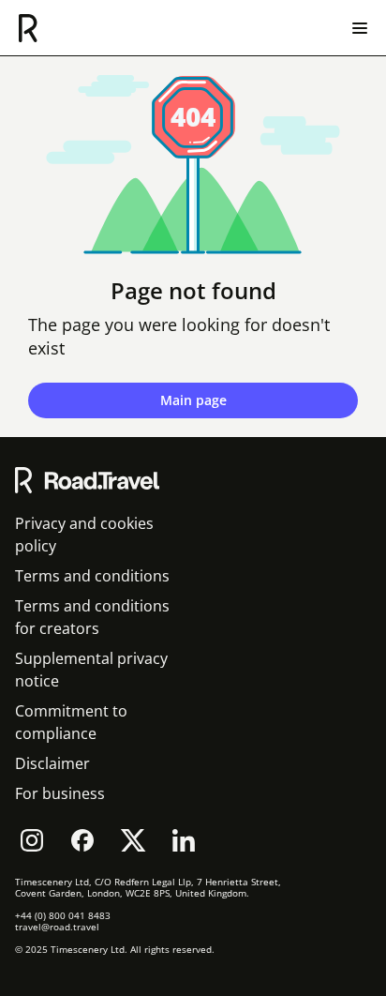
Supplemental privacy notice (91, 669)
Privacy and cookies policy (84, 534)
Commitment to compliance (71, 722)
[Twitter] (133, 840)
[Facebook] (82, 840)
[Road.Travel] (28, 28)
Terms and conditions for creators (92, 617)
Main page (193, 400)
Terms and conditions (92, 576)
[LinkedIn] (183, 840)
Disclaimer (52, 763)
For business (60, 793)
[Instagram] (32, 840)
